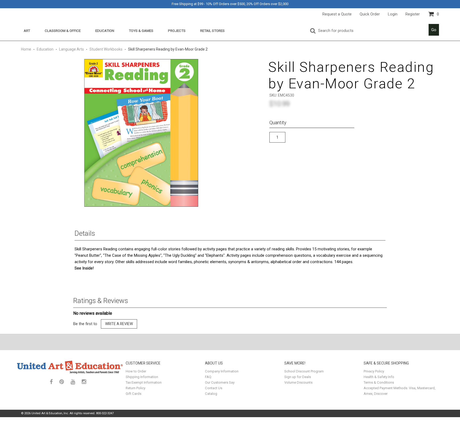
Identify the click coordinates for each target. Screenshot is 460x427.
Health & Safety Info (379, 377)
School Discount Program (304, 371)
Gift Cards (133, 394)
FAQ (208, 377)
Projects (177, 30)
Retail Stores (212, 30)
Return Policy (135, 388)
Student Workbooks (106, 49)
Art (27, 30)
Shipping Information (142, 377)
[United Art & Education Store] (70, 367)
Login (392, 14)
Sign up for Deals (297, 377)
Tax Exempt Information (144, 382)
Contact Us (213, 388)
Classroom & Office (63, 30)
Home (26, 49)
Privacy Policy (374, 371)
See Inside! (84, 268)
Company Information (222, 371)
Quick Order (370, 14)
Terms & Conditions (379, 382)
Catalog (211, 394)
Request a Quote (337, 14)
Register (412, 14)
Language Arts (71, 49)
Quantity (277, 122)
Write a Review (119, 324)
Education (104, 30)
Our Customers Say (220, 382)
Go (433, 29)
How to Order (136, 371)
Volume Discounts (298, 382)
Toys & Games (141, 30)
